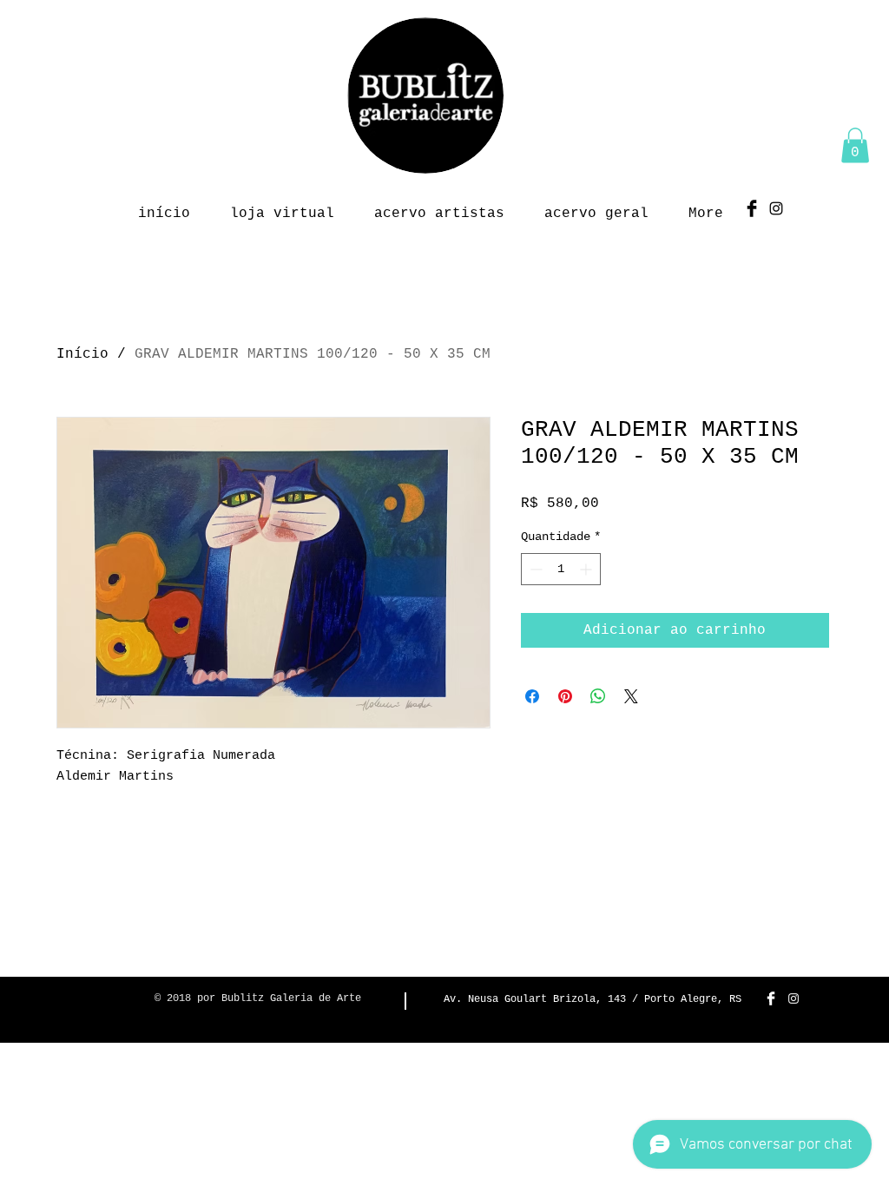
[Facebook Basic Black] (752, 208)
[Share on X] (631, 696)
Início (82, 354)
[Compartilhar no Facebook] (532, 696)
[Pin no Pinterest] (565, 696)
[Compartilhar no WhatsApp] (598, 696)
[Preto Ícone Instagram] (776, 208)
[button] (855, 145)
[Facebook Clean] (771, 998)
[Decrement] (534, 569)
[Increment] (587, 569)
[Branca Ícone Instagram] (793, 998)
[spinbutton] (560, 569)
